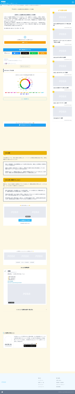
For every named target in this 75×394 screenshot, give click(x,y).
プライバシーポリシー (60, 384)
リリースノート (41, 386)
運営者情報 (58, 386)
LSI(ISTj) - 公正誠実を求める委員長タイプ (33, 5)
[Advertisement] (25, 111)
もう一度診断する (25, 98)
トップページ (40, 380)
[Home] (1, 5)
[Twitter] (2, 392)
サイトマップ (40, 384)
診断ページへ (25, 42)
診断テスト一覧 (41, 382)
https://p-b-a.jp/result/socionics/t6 (14, 282)
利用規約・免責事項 (60, 382)
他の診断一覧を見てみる (25, 223)
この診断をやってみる (25, 220)
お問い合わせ (58, 380)
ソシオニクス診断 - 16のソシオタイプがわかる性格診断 (13, 5)
